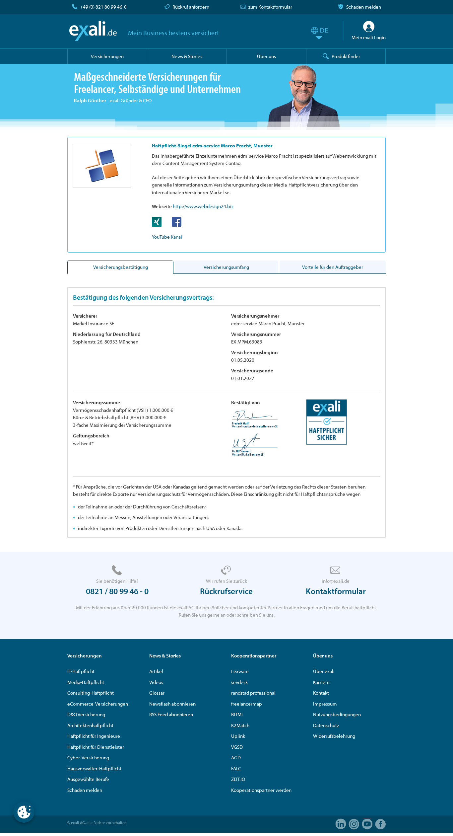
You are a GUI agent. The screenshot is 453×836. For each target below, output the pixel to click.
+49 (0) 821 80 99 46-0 (103, 7)
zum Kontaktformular (270, 7)
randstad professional (253, 693)
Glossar (156, 693)
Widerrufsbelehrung (334, 736)
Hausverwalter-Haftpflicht (94, 768)
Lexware (240, 671)
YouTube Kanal (167, 237)
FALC (236, 768)
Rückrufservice (226, 591)
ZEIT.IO (238, 779)
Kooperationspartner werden (261, 790)
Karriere (321, 682)
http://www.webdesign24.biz (203, 206)
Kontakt (321, 693)
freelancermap (246, 704)
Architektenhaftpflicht (90, 725)
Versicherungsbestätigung (120, 267)
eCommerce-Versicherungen (97, 704)
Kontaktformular (336, 591)
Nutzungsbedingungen (337, 714)
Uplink (238, 736)
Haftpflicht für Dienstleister (95, 747)
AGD (236, 757)
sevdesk (239, 682)
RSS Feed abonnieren (171, 714)
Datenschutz (326, 725)
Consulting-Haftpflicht (90, 693)
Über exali (324, 671)
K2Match (240, 725)
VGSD (237, 747)
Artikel (156, 671)
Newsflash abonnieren (172, 704)
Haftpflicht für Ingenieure (93, 736)
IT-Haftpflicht (81, 671)
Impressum (325, 704)
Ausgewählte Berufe (88, 779)
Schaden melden (363, 7)
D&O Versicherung (86, 714)
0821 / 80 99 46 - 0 (117, 591)
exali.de (93, 31)
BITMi (237, 714)
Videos (156, 682)
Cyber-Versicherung (88, 757)
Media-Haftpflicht (85, 682)
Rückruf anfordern (190, 7)
